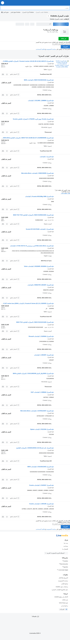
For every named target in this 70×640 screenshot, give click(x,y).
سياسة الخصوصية (51, 49)
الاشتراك (65, 46)
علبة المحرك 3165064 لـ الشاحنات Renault (41, 336)
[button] (2, 3)
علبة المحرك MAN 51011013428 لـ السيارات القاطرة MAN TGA (35, 322)
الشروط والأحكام (63, 578)
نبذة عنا (66, 543)
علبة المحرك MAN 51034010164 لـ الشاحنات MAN (39, 80)
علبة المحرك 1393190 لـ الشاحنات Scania (41, 504)
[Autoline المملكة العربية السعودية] (59, 3)
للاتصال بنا (65, 549)
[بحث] (2, 8)
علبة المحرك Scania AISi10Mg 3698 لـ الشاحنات (39, 196)
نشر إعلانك (63, 38)
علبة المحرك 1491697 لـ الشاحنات (44, 355)
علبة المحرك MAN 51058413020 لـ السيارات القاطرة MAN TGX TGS (33, 215)
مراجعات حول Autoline (62, 586)
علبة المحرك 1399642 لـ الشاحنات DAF (42, 392)
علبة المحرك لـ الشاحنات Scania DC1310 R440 (40, 229)
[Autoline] (2, 12)
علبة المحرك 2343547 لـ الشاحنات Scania (41, 485)
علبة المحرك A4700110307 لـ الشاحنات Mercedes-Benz (37, 411)
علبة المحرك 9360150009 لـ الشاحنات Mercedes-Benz (37, 173)
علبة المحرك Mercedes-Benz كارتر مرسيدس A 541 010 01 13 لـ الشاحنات (32, 246)
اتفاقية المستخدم (40, 49)
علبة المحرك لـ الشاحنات (47, 156)
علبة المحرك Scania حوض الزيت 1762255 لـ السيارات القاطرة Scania (33, 119)
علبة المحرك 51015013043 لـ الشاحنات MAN (40, 466)
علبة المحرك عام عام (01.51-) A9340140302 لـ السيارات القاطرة (35, 448)
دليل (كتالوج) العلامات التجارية (60, 589)
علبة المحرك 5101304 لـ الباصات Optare (42, 429)
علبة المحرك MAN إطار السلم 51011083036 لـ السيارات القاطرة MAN (33, 373)
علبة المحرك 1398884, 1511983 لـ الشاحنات (41, 100)
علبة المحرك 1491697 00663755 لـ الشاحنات (41, 285)
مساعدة (66, 546)
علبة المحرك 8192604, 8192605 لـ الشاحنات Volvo (39, 266)
